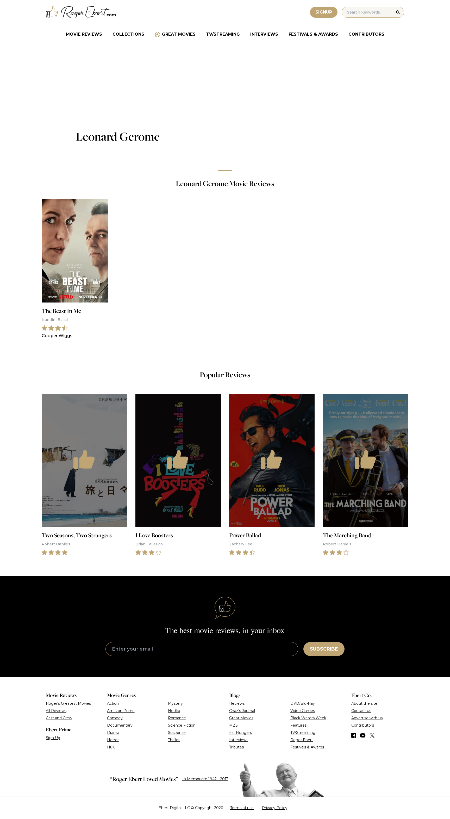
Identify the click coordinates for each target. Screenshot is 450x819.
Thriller (174, 740)
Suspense (177, 732)
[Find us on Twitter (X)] (372, 735)
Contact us (361, 710)
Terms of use (242, 807)
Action (113, 703)
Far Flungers (240, 732)
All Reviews (56, 710)
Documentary (120, 725)
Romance (177, 718)
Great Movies (179, 34)
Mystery (175, 703)
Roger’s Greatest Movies (68, 703)
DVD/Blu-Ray (302, 703)
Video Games (302, 710)
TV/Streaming (223, 34)
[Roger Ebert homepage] (81, 12)
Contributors (366, 34)
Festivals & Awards (313, 34)
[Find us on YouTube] (363, 735)
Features (298, 725)
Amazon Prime (121, 710)
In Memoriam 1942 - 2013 (205, 779)
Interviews (264, 34)
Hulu (111, 747)
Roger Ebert (301, 740)
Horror (113, 740)
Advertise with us (367, 718)
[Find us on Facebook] (353, 735)
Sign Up (53, 737)
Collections (128, 34)
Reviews (237, 703)
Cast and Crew (59, 718)
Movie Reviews (84, 34)
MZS (233, 725)
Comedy (115, 718)
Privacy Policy (274, 807)
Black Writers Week (308, 718)
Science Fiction (182, 725)
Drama (113, 732)
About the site (364, 703)
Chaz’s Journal (242, 710)
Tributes (236, 747)
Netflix (174, 710)
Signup (323, 12)
